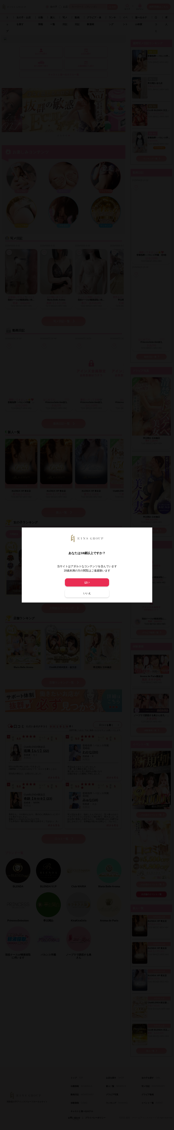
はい (87, 582)
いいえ (87, 593)
